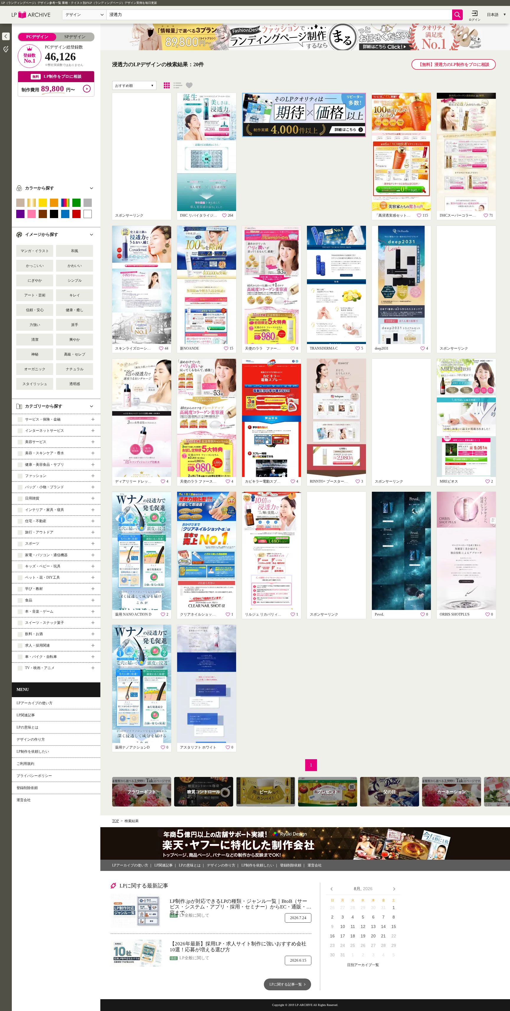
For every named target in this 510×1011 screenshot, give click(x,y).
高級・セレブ (74, 354)
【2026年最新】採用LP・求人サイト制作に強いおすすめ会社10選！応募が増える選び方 (238, 946)
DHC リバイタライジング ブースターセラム (199, 215)
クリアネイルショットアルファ (199, 614)
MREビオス (449, 481)
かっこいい (35, 266)
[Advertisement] (56, 138)
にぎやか (35, 280)
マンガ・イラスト (35, 251)
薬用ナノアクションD (132, 747)
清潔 (34, 339)
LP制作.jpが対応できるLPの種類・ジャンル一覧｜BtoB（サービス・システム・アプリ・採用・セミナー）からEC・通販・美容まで (240, 904)
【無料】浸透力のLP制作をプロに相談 (453, 64)
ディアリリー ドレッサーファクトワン (134, 481)
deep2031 (381, 348)
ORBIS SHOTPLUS (455, 614)
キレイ (74, 295)
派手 (74, 325)
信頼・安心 (35, 310)
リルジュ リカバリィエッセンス (264, 614)
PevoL (379, 614)
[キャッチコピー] (178, 85)
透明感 (74, 384)
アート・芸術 (34, 295)
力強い (35, 325)
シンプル (75, 280)
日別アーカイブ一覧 (363, 965)
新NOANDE (189, 348)
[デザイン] (166, 85)
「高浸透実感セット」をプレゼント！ (394, 215)
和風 (74, 251)
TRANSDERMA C (324, 348)
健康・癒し (75, 310)
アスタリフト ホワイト (198, 747)
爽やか (74, 339)
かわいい (75, 266)
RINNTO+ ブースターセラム (329, 481)
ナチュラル (75, 369)
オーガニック (34, 369)
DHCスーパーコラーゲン (459, 215)
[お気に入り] (189, 85)
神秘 (34, 354)
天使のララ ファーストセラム (264, 348)
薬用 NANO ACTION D (133, 614)
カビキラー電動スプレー (264, 481)
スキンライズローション (134, 348)
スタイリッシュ (34, 384)
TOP (115, 821)
